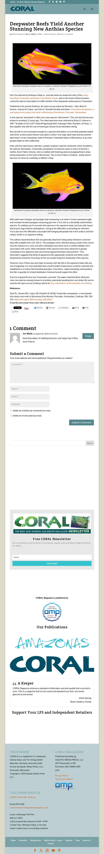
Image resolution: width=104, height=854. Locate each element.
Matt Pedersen (18, 34)
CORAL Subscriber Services (23, 797)
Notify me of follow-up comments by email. (32, 411)
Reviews (69, 840)
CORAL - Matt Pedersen (46, 34)
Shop (77, 840)
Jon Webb (27, 334)
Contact (51, 843)
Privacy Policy (61, 776)
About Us (86, 840)
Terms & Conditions (64, 779)
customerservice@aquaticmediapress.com (29, 808)
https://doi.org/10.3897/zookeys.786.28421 (33, 299)
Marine (60, 34)
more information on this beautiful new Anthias (71, 283)
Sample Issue (35, 840)
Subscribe (23, 840)
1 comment (68, 34)
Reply (88, 336)
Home (13, 840)
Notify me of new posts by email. (27, 416)
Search (90, 443)
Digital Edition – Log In (53, 840)
